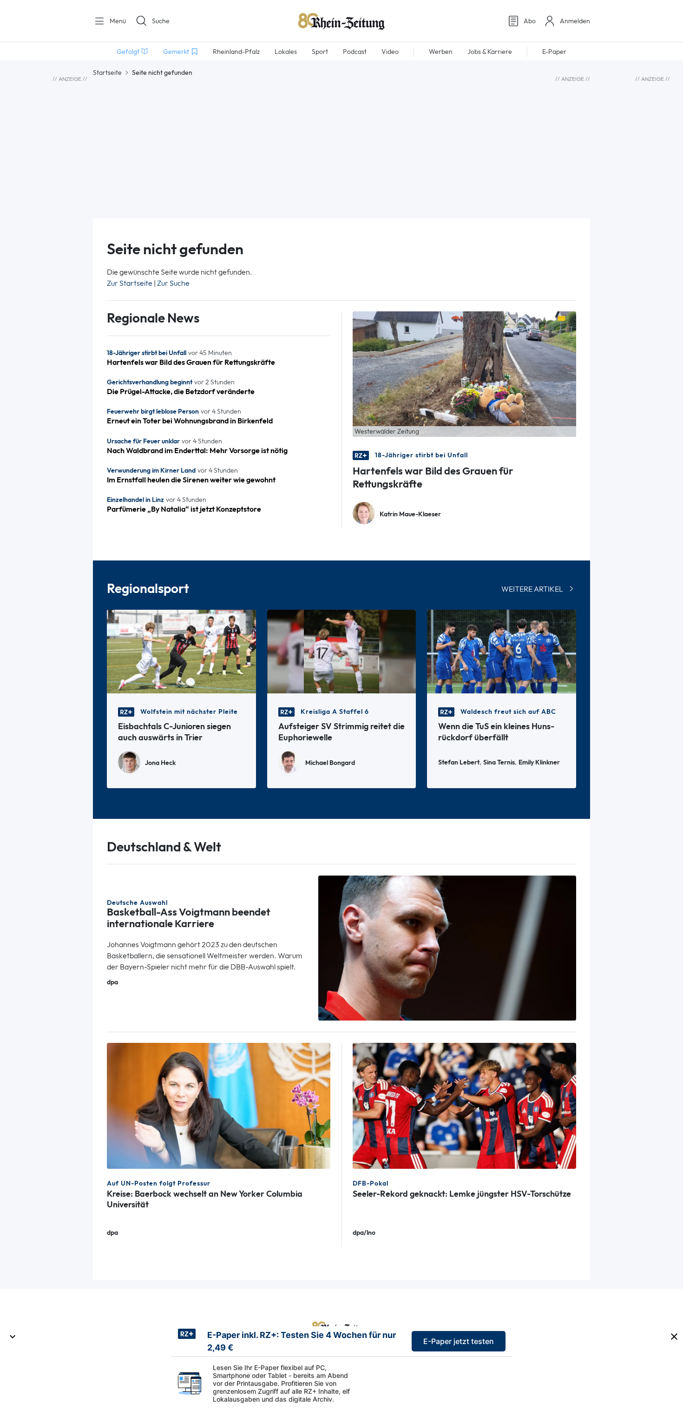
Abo (530, 21)
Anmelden (575, 21)
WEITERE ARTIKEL (532, 589)
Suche (161, 21)
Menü (117, 21)
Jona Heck (160, 762)
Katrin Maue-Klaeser (410, 514)
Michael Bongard (330, 762)
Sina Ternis (499, 762)
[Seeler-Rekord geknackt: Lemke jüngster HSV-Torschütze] (464, 1105)
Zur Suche (173, 283)
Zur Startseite (129, 283)
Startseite (107, 72)
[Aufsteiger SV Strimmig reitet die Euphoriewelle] (341, 651)
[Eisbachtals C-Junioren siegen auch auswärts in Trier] (181, 651)
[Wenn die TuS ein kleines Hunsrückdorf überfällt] (501, 651)
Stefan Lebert (458, 762)
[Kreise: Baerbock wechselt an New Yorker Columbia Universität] (218, 1105)
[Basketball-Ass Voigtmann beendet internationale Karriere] (447, 947)
